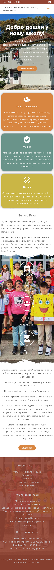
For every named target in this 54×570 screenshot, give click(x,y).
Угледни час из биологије (27, 482)
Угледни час (27, 478)
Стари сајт (27, 525)
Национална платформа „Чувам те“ (27, 521)
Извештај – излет (27, 485)
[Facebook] (49, 2)
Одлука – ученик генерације (27, 471)
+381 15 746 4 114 (15, 2)
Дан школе (27, 475)
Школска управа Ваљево (27, 504)
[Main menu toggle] (48, 9)
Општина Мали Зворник (27, 518)
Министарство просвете (27, 501)
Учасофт (35, 562)
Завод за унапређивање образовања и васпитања (27, 507)
